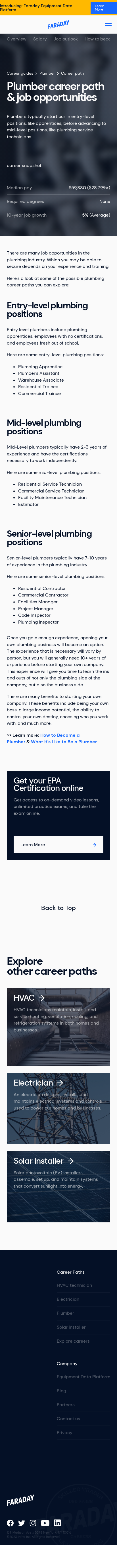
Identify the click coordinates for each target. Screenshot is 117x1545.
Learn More (99, 8)
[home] (58, 24)
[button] (108, 24)
